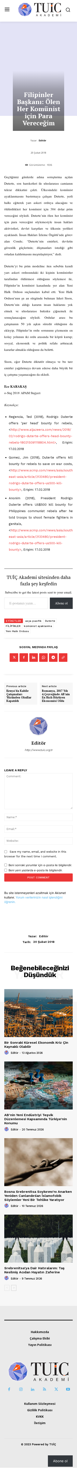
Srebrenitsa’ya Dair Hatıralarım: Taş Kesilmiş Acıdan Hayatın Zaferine (34, 1270)
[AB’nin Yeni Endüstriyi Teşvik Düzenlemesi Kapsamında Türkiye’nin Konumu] (38, 1085)
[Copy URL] (63, 657)
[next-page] (13, 1288)
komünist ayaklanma (38, 626)
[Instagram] (21, 1389)
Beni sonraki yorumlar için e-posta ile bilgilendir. (40, 865)
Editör (42, 140)
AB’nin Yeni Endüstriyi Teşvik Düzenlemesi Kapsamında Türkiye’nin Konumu (35, 1119)
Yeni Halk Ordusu (17, 631)
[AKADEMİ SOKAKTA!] (39, 9)
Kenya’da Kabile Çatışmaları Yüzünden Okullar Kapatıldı (18, 696)
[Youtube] (68, 1389)
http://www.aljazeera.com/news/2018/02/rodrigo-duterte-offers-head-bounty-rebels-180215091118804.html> (40, 436)
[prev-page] (7, 1288)
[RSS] (44, 1389)
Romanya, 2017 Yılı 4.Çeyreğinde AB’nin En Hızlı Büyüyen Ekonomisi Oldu (56, 696)
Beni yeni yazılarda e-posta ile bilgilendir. (36, 870)
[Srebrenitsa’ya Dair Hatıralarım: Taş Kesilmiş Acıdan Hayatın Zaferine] (38, 1239)
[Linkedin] (33, 657)
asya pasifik (33, 620)
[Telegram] (53, 657)
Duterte (50, 620)
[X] (14, 657)
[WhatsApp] (43, 657)
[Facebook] (23, 657)
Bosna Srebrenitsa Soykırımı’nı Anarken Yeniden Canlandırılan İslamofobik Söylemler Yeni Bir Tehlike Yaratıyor (38, 1196)
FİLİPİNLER (13, 626)
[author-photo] (7, 1052)
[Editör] (38, 726)
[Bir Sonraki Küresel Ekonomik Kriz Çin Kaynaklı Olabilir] (38, 1013)
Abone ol (61, 603)
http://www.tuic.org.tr (39, 750)
